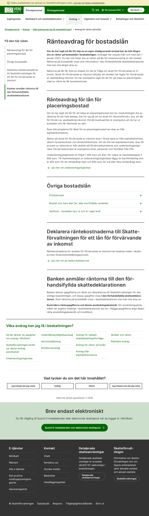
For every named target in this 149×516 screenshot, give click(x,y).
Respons (57, 503)
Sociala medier (52, 469)
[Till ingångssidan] (13, 9)
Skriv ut (100, 503)
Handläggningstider (54, 482)
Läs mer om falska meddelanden (88, 3)
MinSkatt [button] (135, 10)
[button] (45, 19)
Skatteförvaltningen (127, 478)
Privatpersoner (34, 10)
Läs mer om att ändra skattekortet (70, 260)
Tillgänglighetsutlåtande (79, 503)
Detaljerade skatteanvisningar (91, 476)
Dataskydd (43, 503)
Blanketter (49, 475)
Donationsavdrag (50, 347)
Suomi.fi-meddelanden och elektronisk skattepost (73, 427)
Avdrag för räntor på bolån (90, 344)
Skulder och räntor (121, 334)
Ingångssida (13, 18)
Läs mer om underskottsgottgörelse (71, 167)
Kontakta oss (51, 462)
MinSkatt (14, 456)
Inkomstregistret (18, 489)
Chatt (47, 456)
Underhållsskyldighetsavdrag (57, 334)
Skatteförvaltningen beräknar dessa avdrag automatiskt (21, 348)
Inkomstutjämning (51, 341)
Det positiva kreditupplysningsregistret (20, 479)
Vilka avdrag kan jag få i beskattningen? (52, 29)
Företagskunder (56, 10)
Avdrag (26, 29)
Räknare (13, 462)
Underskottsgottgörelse (19, 358)
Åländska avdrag (120, 341)
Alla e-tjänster (16, 469)
